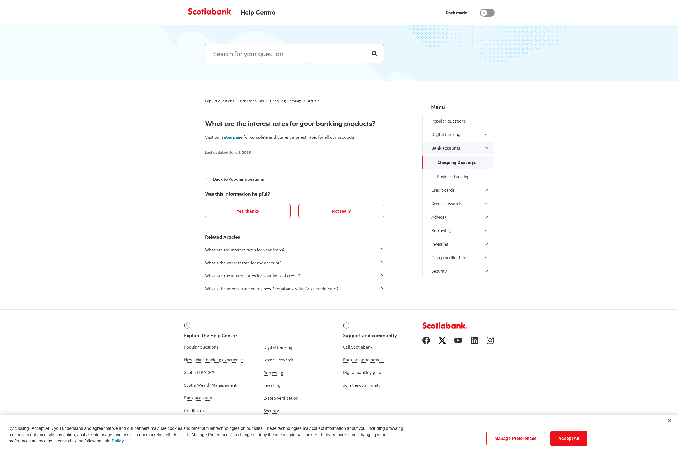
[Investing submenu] (486, 244)
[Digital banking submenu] (486, 134)
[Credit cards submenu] (486, 190)
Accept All (568, 438)
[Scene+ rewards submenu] (486, 203)
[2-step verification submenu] (486, 257)
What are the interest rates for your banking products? (290, 123)
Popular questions (219, 100)
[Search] (374, 53)
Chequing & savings (285, 100)
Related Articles (222, 237)
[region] (339, 438)
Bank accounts (252, 100)
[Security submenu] (486, 271)
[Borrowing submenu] (486, 230)
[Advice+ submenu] (486, 217)
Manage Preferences (515, 438)
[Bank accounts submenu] (486, 148)
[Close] (669, 420)
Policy (117, 441)
